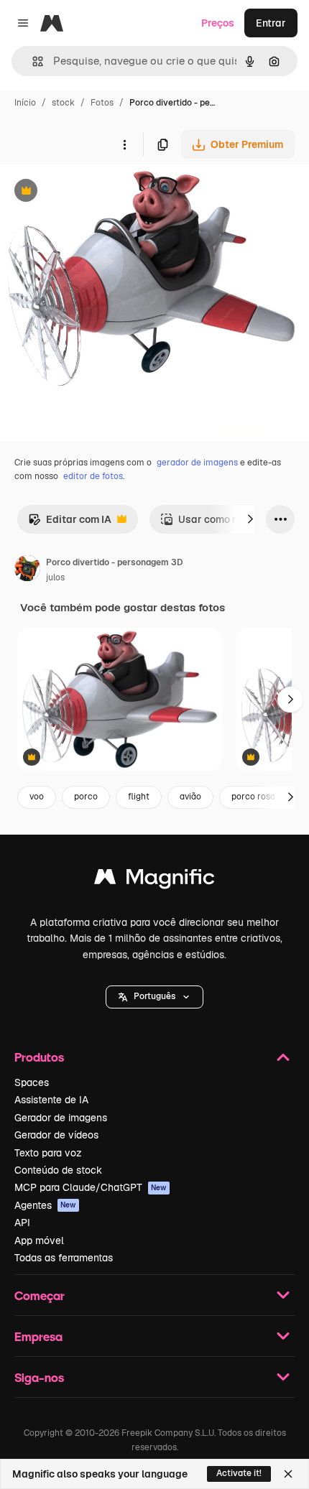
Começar (39, 1295)
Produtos (39, 1056)
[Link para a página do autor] (27, 570)
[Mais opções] (124, 144)
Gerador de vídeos (56, 1134)
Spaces (31, 1082)
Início (25, 102)
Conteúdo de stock (58, 1170)
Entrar (271, 23)
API (22, 1222)
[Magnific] (154, 880)
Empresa (38, 1336)
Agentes (45, 1205)
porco (86, 796)
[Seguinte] (250, 519)
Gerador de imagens (60, 1117)
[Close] (288, 1474)
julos (55, 577)
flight (138, 796)
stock (63, 102)
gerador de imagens (197, 462)
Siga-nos (39, 1377)
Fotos (102, 102)
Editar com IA (69, 523)
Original (92, 192)
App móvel (39, 1240)
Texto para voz (48, 1152)
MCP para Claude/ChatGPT (90, 1187)
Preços (217, 23)
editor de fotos (93, 476)
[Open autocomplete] (32, 61)
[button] (154, 996)
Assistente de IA (51, 1099)
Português (154, 996)
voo (36, 796)
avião (190, 796)
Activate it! (239, 1473)
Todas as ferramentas (63, 1257)
